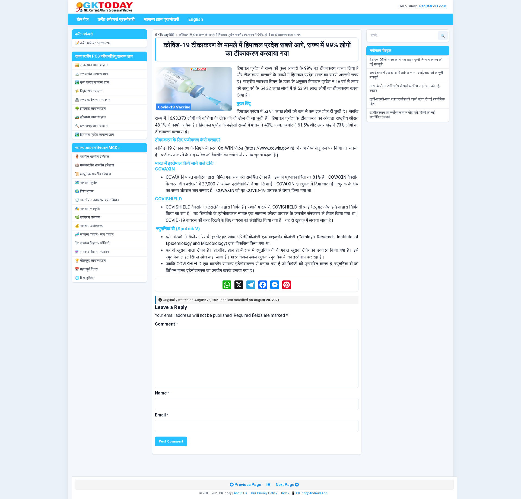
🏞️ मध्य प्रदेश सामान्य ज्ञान (92, 82)
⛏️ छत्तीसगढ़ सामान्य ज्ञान (91, 126)
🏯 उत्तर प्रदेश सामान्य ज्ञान (92, 100)
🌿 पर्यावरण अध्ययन (87, 217)
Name (162, 393)
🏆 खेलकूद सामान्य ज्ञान (90, 260)
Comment (166, 324)
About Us (240, 493)
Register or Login (433, 6)
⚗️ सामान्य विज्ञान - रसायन (92, 252)
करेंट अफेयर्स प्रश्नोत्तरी (116, 19)
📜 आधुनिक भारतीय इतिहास (93, 174)
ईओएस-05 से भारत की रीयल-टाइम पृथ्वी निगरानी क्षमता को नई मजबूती (406, 62)
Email (162, 415)
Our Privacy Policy (264, 493)
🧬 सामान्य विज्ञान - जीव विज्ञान (94, 234)
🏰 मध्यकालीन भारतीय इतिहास (94, 165)
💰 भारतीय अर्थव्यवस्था (89, 226)
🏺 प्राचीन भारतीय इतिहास (92, 156)
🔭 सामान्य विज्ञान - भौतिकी (92, 243)
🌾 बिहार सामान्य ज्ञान (88, 91)
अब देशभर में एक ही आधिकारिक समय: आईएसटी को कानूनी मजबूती (406, 75)
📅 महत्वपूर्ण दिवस (86, 269)
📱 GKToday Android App (309, 493)
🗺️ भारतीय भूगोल (86, 183)
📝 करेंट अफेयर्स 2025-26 (92, 43)
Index (285, 493)
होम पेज (82, 19)
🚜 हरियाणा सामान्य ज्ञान (90, 117)
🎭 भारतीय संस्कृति (87, 209)
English (195, 19)
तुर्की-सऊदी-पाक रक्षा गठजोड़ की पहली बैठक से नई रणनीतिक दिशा (407, 101)
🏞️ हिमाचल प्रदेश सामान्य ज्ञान (94, 134)
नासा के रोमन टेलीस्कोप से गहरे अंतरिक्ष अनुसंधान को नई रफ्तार (404, 88)
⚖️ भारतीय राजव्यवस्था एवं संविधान (97, 200)
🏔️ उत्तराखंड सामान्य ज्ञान (91, 74)
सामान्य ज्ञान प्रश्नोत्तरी (161, 19)
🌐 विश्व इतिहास (85, 278)
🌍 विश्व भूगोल (84, 191)
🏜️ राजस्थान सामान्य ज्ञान (91, 65)
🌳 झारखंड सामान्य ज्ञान (90, 108)
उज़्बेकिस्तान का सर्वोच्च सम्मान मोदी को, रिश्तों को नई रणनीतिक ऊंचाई (402, 114)
